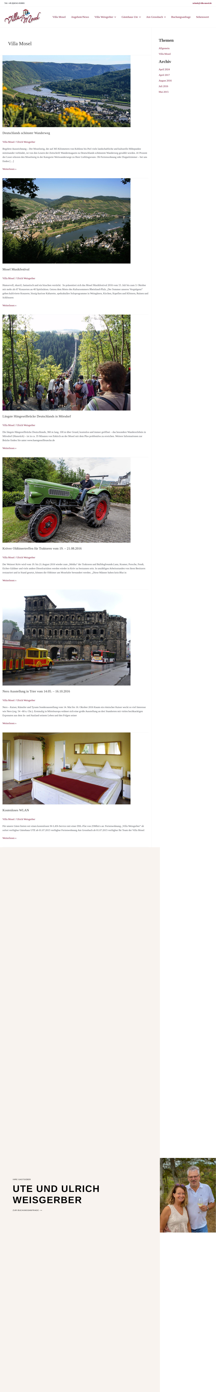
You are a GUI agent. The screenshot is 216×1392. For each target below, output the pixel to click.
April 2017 (164, 75)
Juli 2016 (163, 86)
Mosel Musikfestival (15, 269)
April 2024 (164, 69)
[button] (114, 17)
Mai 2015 (163, 91)
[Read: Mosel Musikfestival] (66, 220)
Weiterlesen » (9, 168)
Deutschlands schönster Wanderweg (26, 133)
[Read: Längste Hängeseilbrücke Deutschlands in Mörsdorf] (66, 362)
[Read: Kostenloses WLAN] (66, 768)
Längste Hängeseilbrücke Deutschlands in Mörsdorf (36, 416)
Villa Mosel (8, 141)
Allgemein (164, 48)
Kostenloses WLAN (15, 810)
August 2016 (165, 80)
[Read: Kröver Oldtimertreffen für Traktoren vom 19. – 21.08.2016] (66, 499)
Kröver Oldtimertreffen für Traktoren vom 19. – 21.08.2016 (42, 548)
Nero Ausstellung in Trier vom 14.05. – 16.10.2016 (36, 691)
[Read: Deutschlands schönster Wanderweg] (66, 91)
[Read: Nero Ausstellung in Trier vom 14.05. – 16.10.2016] (66, 637)
